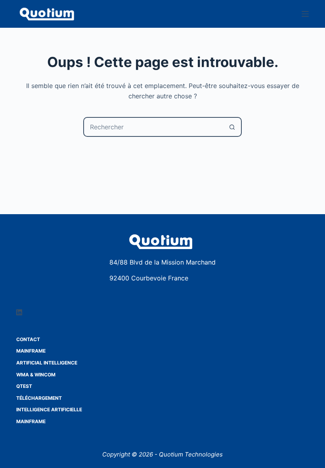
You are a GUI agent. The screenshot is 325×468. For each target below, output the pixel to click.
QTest (24, 386)
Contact (28, 339)
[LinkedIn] (19, 312)
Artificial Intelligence (46, 363)
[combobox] (153, 127)
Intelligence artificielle (49, 409)
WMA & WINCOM (35, 375)
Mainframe (31, 351)
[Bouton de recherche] (232, 127)
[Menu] (305, 13)
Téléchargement (39, 398)
